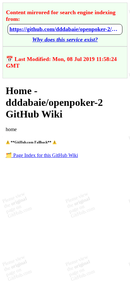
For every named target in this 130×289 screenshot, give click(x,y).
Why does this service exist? (65, 39)
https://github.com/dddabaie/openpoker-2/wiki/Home (65, 29)
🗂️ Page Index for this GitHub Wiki (42, 155)
